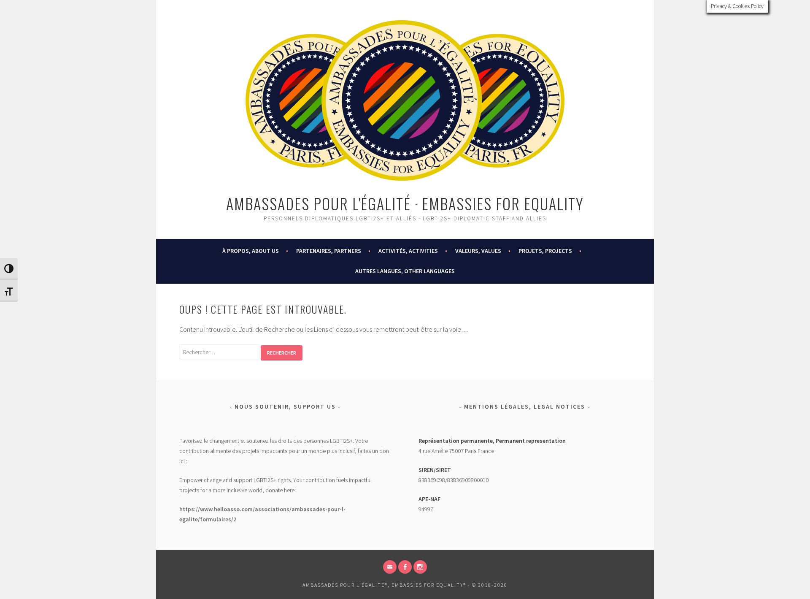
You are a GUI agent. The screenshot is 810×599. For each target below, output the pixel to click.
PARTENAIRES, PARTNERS (328, 251)
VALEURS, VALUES (478, 251)
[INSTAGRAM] (420, 567)
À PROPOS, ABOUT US (250, 251)
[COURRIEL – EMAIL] (390, 567)
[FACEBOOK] (405, 567)
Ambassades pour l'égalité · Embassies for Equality (405, 203)
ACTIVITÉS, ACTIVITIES (408, 251)
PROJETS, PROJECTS (545, 251)
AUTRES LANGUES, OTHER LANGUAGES (405, 271)
